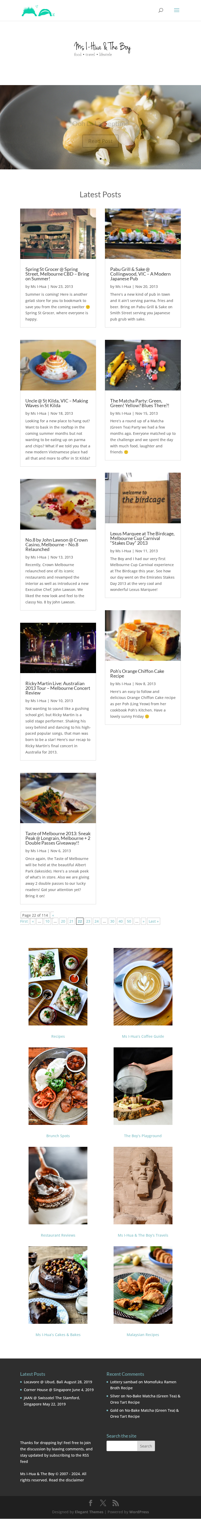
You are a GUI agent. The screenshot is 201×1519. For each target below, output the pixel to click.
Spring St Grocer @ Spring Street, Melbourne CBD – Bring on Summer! (57, 273)
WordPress (139, 1511)
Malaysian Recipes (143, 1334)
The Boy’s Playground (143, 1135)
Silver (115, 1395)
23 (88, 921)
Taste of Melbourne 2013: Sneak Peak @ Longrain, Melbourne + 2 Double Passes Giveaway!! (58, 838)
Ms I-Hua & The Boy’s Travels (143, 1235)
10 (47, 921)
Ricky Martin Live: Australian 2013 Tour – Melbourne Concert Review (57, 688)
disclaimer (75, 1480)
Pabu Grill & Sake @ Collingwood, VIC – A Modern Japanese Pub (140, 273)
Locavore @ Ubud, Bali (43, 1381)
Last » (154, 921)
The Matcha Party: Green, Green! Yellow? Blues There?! (139, 403)
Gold (114, 1410)
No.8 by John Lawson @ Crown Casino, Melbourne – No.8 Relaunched (56, 544)
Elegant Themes (89, 1511)
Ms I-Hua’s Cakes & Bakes (58, 1334)
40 (121, 921)
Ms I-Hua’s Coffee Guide (143, 1036)
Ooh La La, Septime (100, 117)
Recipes (58, 1036)
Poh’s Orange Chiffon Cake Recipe (137, 673)
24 (96, 921)
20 (63, 921)
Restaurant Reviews (58, 1235)
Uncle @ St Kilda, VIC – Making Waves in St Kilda (56, 403)
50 (129, 921)
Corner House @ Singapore (47, 1389)
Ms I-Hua (38, 286)
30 (112, 921)
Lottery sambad (123, 1381)
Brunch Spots (58, 1135)
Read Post (100, 134)
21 (71, 921)
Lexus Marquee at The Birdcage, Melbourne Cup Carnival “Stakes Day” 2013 (142, 538)
